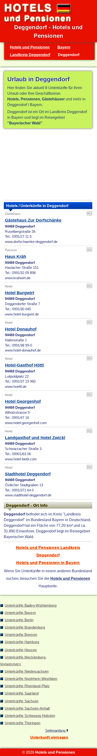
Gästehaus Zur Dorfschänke (33, 220)
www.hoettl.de (15, 386)
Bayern (63, 47)
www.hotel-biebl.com (21, 459)
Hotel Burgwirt (19, 292)
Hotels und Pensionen (30, 47)
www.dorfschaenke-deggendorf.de (31, 242)
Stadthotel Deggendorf (28, 474)
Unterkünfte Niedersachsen (27, 671)
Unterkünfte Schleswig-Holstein (30, 716)
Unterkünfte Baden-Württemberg (31, 605)
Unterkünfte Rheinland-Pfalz (27, 686)
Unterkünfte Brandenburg (25, 627)
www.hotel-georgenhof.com (26, 423)
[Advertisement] (48, 165)
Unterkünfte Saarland (22, 693)
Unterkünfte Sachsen (22, 701)
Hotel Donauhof (20, 329)
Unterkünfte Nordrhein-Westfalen (31, 679)
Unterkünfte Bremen (21, 635)
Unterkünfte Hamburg (22, 642)
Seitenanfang (55, 730)
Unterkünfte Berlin (19, 620)
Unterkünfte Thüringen (22, 723)
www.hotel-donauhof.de (23, 350)
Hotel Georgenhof (23, 401)
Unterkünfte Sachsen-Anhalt (27, 708)
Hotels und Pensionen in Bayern (48, 562)
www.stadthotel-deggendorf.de (28, 495)
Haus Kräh (15, 256)
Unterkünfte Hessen (21, 650)
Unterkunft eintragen (49, 737)
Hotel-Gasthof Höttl (24, 365)
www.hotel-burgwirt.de (22, 314)
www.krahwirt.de (17, 278)
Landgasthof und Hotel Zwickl (35, 437)
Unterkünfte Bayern (20, 613)
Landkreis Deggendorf (30, 55)
